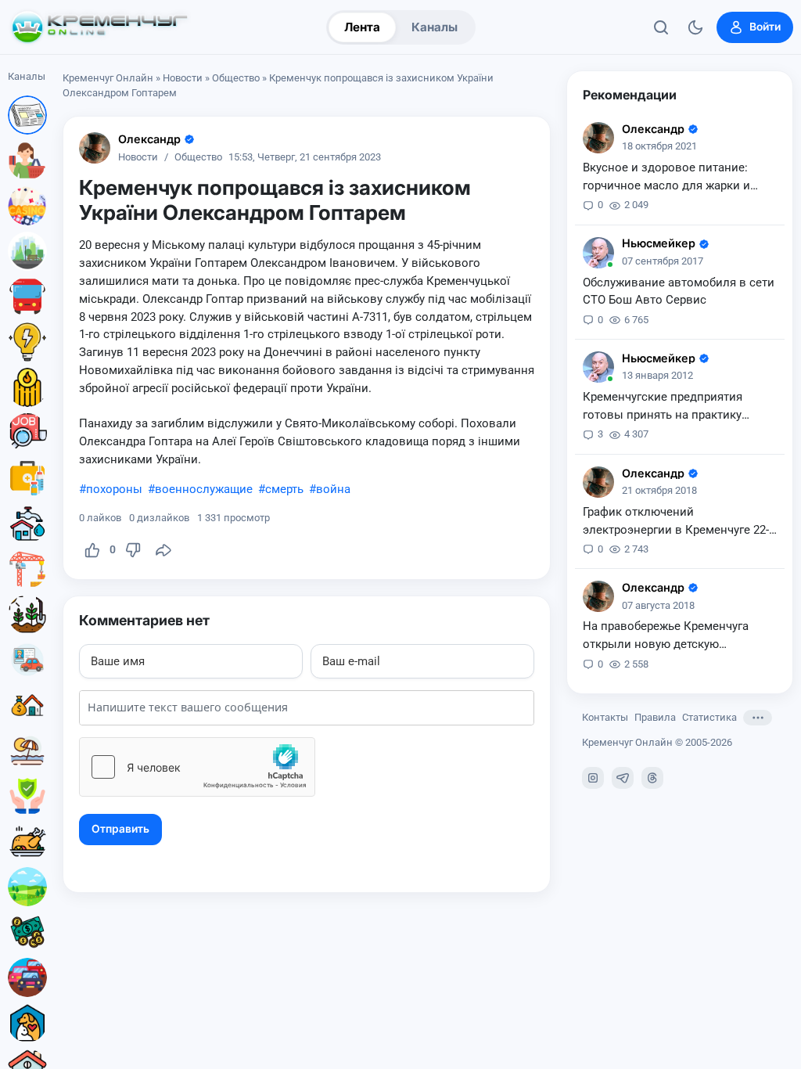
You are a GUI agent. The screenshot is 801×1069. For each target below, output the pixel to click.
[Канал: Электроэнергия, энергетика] (27, 342)
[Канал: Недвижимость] (27, 705)
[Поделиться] (163, 550)
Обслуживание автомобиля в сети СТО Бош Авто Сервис (678, 291)
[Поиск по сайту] (661, 27)
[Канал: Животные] (27, 1022)
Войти (765, 26)
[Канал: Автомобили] (27, 977)
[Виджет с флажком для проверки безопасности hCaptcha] (197, 767)
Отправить (120, 828)
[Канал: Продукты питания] (27, 841)
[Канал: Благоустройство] (27, 251)
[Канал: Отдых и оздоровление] (27, 750)
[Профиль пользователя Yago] (94, 148)
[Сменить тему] (695, 27)
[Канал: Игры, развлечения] (27, 205)
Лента (362, 27)
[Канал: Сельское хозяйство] (27, 614)
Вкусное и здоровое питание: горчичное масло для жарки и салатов (666, 177)
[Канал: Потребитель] (27, 160)
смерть (284, 489)
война (333, 489)
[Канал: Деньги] (27, 932)
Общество (236, 78)
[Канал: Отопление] (27, 387)
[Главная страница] (99, 27)
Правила (655, 717)
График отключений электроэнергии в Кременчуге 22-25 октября (676, 522)
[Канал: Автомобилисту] (27, 659)
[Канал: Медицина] (27, 478)
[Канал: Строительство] (27, 568)
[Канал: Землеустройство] (27, 886)
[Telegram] (623, 778)
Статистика (709, 717)
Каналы (434, 27)
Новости (183, 78)
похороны (114, 489)
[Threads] (652, 778)
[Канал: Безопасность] (27, 795)
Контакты (605, 717)
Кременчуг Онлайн (108, 78)
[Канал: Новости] (27, 115)
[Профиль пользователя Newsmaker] (598, 252)
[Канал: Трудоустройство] (27, 432)
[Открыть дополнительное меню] (757, 717)
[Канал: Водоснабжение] (27, 523)
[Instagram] (593, 778)
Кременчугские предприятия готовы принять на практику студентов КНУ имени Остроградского (662, 407)
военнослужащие (204, 489)
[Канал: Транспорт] (27, 296)
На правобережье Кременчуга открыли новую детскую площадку (666, 636)
